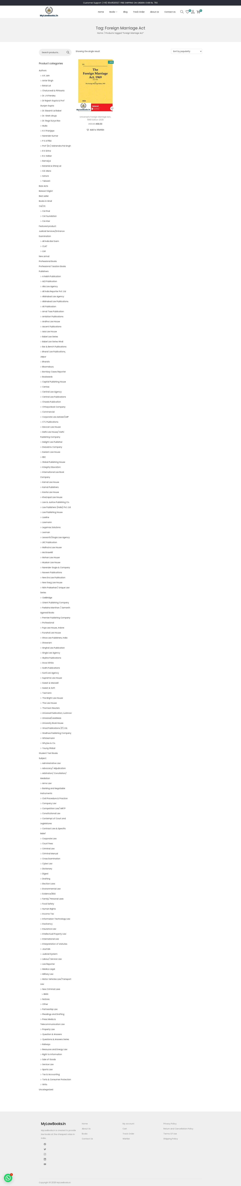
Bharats (46, 361)
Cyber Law (47, 863)
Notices (46, 999)
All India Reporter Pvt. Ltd (54, 291)
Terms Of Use (170, 1133)
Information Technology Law (56, 918)
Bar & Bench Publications (54, 346)
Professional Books (48, 261)
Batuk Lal (46, 85)
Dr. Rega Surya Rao (51, 120)
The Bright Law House (52, 698)
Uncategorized (46, 1089)
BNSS (46, 994)
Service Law (48, 1064)
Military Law (47, 974)
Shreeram (47, 642)
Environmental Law (51, 888)
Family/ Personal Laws (52, 898)
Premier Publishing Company (56, 617)
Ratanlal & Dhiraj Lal (51, 166)
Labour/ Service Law (52, 959)
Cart (125, 1128)
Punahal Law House (51, 632)
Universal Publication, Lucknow (57, 713)
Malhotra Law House (52, 547)
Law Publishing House (52, 512)
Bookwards (47, 376)
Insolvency (47, 923)
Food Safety (48, 903)
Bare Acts (43, 186)
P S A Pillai (46, 140)
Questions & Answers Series (55, 1039)
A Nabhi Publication (51, 276)
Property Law (48, 1029)
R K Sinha (46, 150)
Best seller (44, 196)
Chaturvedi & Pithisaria (53, 90)
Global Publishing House (53, 462)
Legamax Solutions (51, 527)
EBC (44, 457)
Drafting (46, 878)
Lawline (45, 517)
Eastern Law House (51, 452)
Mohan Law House (51, 557)
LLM (44, 251)
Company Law (49, 803)
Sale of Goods (49, 1059)
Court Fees (47, 843)
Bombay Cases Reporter (54, 371)
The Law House (49, 703)
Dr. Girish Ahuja (49, 115)
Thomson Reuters (51, 708)
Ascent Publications (51, 326)
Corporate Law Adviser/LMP (55, 417)
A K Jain (46, 75)
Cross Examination (51, 858)
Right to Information (52, 1054)
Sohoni (45, 176)
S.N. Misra (46, 171)
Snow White (48, 662)
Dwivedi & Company (52, 447)
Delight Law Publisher (52, 442)
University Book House (52, 723)
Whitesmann (48, 738)
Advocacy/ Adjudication (54, 768)
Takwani (46, 181)
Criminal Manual (50, 853)
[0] (187, 12)
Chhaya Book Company (53, 406)
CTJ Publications (50, 422)
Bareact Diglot (46, 191)
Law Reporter (48, 964)
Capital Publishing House (54, 381)
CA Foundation (49, 216)
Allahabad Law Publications (55, 301)
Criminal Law (48, 848)
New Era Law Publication (53, 577)
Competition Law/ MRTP (54, 808)
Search (68, 52)
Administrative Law (51, 763)
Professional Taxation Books (52, 266)
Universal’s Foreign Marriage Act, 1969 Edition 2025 (95, 118)
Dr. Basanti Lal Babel (51, 110)
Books (84, 1133)
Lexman (46, 532)
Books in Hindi (45, 201)
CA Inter (46, 221)
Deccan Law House (51, 427)
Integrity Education (51, 467)
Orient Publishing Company (55, 602)
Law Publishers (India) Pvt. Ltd (56, 507)
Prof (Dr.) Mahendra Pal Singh (56, 145)
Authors (42, 70)
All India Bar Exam (50, 241)
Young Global (48, 748)
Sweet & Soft (48, 688)
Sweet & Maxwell (50, 683)
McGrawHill (47, 552)
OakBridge (47, 597)
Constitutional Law (51, 813)
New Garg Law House (52, 582)
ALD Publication (49, 281)
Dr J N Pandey (49, 95)
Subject (42, 758)
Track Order (128, 1133)
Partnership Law (49, 1009)
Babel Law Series (50, 336)
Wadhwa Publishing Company (56, 733)
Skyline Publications (51, 657)
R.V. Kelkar (47, 155)
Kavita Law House (50, 492)
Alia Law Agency (50, 286)
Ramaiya (46, 161)
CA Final (46, 211)
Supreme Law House (52, 678)
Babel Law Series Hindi (52, 341)
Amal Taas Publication (53, 311)
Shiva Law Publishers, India (54, 637)
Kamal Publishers (50, 487)
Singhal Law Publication (53, 647)
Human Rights (49, 908)
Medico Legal (48, 969)
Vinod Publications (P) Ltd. (55, 728)
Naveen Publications (52, 572)
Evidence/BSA (49, 893)
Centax (45, 386)
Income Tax (48, 913)
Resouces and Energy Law (54, 1049)
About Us (86, 1128)
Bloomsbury (48, 366)
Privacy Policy (170, 1123)
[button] (112, 108)
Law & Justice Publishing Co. (55, 502)
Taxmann (47, 693)
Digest (45, 873)
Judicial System (49, 954)
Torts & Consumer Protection (56, 1079)
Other (45, 1004)
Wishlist (126, 1138)
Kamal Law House (50, 482)
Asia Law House (49, 331)
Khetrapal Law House (52, 497)
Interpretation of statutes (54, 944)
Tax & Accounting (51, 1074)
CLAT (44, 246)
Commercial (48, 411)
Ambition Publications (52, 316)
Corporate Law (49, 838)
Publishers (44, 271)
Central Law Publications (54, 396)
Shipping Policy (170, 1138)
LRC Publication (49, 542)
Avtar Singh (47, 80)
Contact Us (87, 1138)
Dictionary (47, 868)
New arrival (44, 256)
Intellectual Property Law (54, 934)
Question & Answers (52, 1034)
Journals (46, 949)
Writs (44, 1084)
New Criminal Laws (51, 989)
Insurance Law (49, 928)
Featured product (47, 226)
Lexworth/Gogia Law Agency (56, 537)
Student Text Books (48, 753)
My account (128, 1123)
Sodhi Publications (51, 667)
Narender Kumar (50, 135)
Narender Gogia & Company (56, 567)
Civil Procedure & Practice (55, 798)
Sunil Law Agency (50, 672)
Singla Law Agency (51, 652)
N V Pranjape (48, 130)
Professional (48, 622)
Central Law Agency (52, 391)
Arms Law (46, 783)
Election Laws (48, 883)
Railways (46, 1044)
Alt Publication (49, 306)
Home (100, 33)
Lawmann (47, 522)
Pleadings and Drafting (53, 1014)
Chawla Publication (51, 401)
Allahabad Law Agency (53, 296)
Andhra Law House (51, 321)
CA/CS (42, 206)
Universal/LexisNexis (51, 718)
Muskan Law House (51, 562)
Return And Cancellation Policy (178, 1128)
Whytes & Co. (49, 743)
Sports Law (47, 1069)
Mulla (44, 125)
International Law (50, 939)
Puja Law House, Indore (53, 627)
